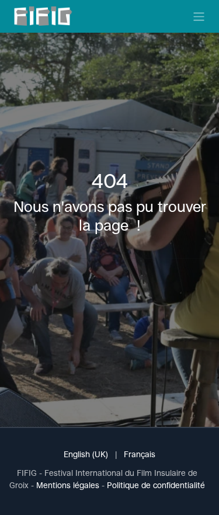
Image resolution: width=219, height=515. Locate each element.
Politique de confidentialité (156, 485)
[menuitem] (86, 454)
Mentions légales (67, 485)
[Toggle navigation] (198, 16)
